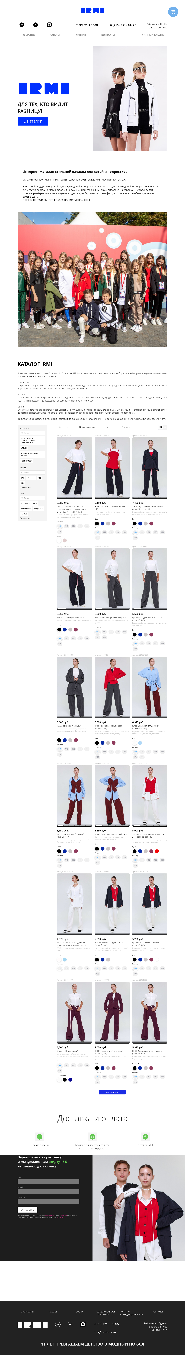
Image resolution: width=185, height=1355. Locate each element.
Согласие (63, 1215)
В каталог (33, 121)
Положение (49, 1215)
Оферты (60, 1217)
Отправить (27, 1209)
